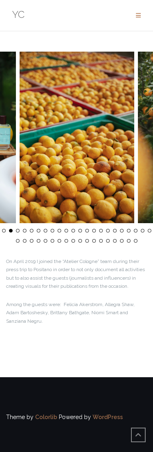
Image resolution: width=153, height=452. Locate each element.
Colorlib (46, 417)
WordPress (108, 417)
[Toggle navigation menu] (138, 15)
